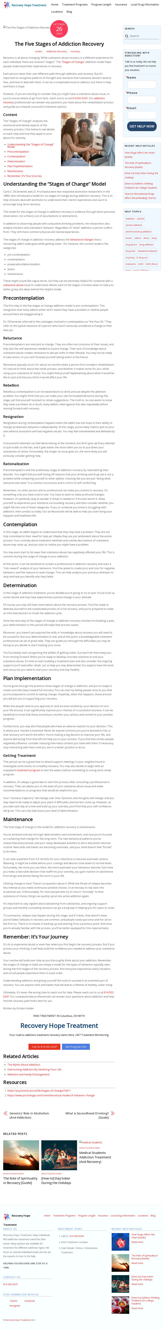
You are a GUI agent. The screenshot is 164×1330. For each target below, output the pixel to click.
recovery (75, 51)
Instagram (14, 1305)
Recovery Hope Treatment (17, 1320)
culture (137, 238)
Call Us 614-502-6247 (44, 1047)
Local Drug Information (145, 4)
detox (146, 238)
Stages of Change (73, 62)
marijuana (131, 263)
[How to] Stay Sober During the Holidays (56, 1180)
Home (54, 4)
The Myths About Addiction (23, 1064)
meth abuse (151, 263)
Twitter (13, 1300)
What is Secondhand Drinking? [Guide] (87, 1115)
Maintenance (15, 171)
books (129, 238)
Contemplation (16, 156)
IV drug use (142, 257)
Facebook (29, 1300)
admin (38, 51)
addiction (130, 218)
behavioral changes (82, 239)
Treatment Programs (75, 4)
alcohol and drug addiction (139, 231)
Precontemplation (18, 151)
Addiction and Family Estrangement (28, 1074)
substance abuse (13, 285)
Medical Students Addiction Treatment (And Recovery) (95, 1157)
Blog (69, 11)
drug (154, 238)
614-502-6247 (79, 98)
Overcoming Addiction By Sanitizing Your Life (34, 1069)
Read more (137, 1241)
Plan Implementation (20, 166)
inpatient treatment (147, 250)
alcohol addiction (134, 225)
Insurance (121, 4)
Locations (57, 11)
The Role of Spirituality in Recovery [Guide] (20, 1180)
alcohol (140, 218)
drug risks (130, 250)
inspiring (130, 257)
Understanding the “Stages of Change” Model (30, 145)
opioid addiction (141, 270)
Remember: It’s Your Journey (24, 176)
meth (140, 263)
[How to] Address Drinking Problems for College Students (145, 1300)
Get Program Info (75, 1047)
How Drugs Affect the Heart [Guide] (143, 1236)
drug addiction (146, 244)
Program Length (101, 4)
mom (128, 270)
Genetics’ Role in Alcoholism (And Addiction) (29, 1115)
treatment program (28, 770)
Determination (16, 161)
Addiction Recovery (56, 51)
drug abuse (131, 244)
